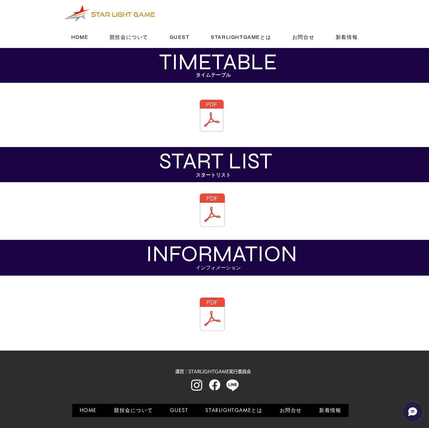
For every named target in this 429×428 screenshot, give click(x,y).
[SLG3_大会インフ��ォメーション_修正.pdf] (212, 315)
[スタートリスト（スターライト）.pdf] (212, 211)
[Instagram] (196, 385)
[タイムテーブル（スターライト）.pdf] (211, 116)
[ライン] (232, 385)
